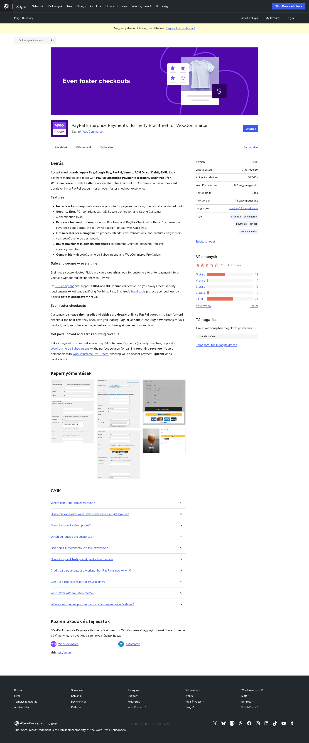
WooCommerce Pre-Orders (90, 354)
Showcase (77, 690)
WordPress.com (252, 690)
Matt (245, 695)
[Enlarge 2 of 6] (89, 405)
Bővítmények (79, 701)
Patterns (76, 707)
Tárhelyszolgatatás (25, 701)
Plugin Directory (23, 18)
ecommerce (250, 216)
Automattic (133, 644)
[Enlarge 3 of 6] (135, 384)
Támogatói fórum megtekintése (216, 345)
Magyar (52, 723)
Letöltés (251, 128)
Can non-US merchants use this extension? (79, 548)
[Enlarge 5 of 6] (181, 384)
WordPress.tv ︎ (137, 707)
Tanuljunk (133, 690)
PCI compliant (64, 286)
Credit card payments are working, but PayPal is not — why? (91, 570)
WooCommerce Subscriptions (70, 348)
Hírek (17, 695)
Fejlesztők (134, 701)
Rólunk (18, 690)
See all (254, 306)
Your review (203, 306)
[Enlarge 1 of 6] (89, 384)
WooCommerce (92, 131)
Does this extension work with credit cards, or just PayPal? (90, 514)
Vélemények (84, 147)
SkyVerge (64, 652)
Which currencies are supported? (72, 536)
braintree (236, 216)
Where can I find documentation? (73, 503)
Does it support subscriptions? (71, 525)
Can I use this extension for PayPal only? (78, 582)
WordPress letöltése (288, 6)
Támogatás (250, 147)
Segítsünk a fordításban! (180, 28)
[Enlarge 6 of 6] (181, 432)
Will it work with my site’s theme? (72, 593)
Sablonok (76, 695)
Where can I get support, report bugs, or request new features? (92, 604)
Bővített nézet (205, 241)
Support (133, 695)
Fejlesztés (106, 147)
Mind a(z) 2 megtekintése (243, 208)
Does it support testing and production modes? (82, 559)
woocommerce (249, 231)
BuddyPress (250, 707)
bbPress (247, 701)
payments (241, 223)
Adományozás (195, 701)
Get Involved (192, 690)
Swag (189, 707)
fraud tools (138, 291)
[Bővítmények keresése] (52, 40)
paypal (253, 223)
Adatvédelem (22, 707)
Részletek (61, 147)
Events (189, 695)
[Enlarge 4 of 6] (135, 435)
